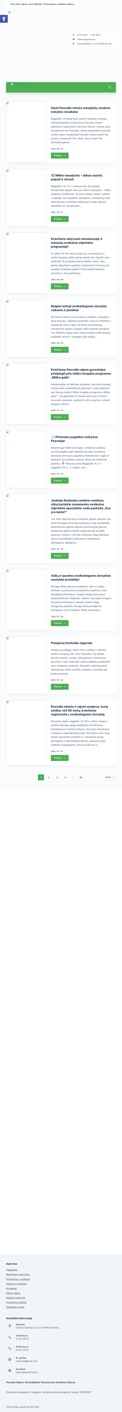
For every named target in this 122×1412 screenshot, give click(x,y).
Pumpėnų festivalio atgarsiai (71, 643)
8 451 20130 (22, 1338)
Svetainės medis (15, 1307)
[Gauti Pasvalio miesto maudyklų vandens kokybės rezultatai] (26, 132)
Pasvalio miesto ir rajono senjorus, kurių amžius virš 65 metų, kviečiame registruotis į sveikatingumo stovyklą (79, 710)
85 (81, 777)
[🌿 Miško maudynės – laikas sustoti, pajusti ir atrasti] (26, 197)
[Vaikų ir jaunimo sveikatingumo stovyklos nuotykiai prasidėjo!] (26, 600)
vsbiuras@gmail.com (86, 39)
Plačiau (58, 155)
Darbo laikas (13, 1293)
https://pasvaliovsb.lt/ (27, 1372)
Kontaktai (11, 1288)
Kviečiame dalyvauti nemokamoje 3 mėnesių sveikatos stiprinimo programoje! (76, 242)
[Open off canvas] (109, 87)
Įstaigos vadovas (15, 1297)
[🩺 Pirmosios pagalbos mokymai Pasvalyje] (26, 459)
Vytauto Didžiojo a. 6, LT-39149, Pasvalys (94, 44)
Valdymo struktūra (16, 1283)
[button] (4, 19)
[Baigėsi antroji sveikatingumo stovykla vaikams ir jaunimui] (26, 328)
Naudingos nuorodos (18, 1274)
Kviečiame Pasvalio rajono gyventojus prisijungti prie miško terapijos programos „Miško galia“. (81, 373)
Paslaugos (12, 1269)
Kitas (108, 777)
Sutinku (101, 1405)
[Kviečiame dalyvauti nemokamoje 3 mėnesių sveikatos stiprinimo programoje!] (26, 263)
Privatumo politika (16, 1302)
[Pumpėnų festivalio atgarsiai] (26, 665)
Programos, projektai (18, 1279)
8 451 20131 (22, 1349)
